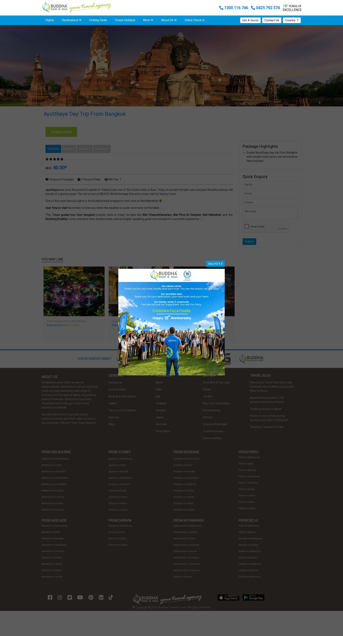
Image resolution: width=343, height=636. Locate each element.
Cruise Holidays (125, 20)
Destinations (70, 20)
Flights (51, 20)
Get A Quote (250, 20)
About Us (167, 20)
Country (290, 20)
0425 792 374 (267, 7)
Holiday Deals (98, 20)
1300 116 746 (236, 7)
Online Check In (195, 20)
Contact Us (271, 20)
